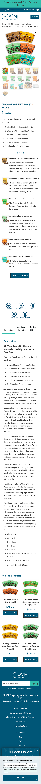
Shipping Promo (7, 26)
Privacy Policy (26, 767)
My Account (29, 10)
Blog (20, 737)
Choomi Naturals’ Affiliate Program (20, 717)
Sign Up (34, 683)
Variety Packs (26, 24)
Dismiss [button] (20, 5)
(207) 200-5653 (8, 10)
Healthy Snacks (13, 24)
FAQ (20, 741)
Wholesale (20, 721)
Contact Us (20, 745)
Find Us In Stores (20, 726)
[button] (36, 33)
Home (4, 24)
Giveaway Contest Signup (20, 713)
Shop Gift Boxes (20, 708)
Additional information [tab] (21, 328)
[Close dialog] (37, 750)
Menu (36, 17)
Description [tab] (8, 330)
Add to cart (19, 275)
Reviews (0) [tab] (33, 328)
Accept (20, 777)
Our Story (20, 732)
